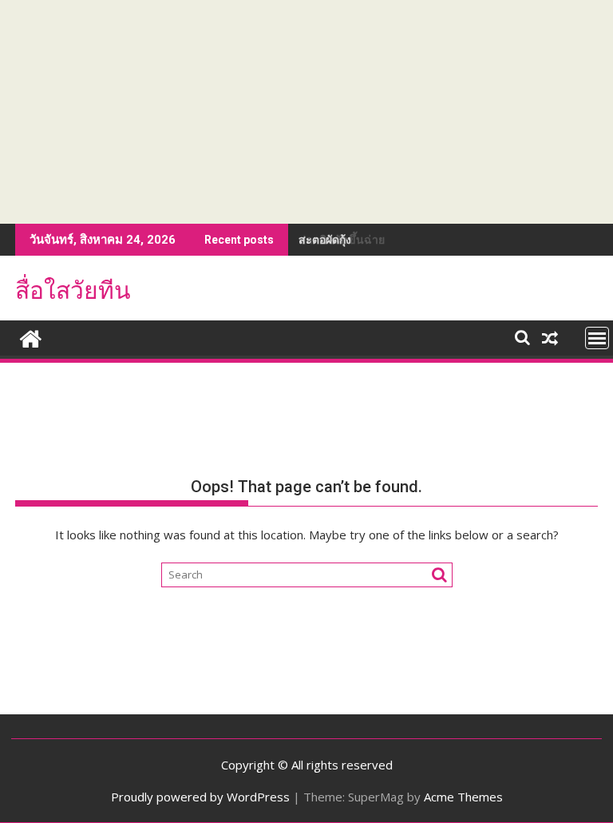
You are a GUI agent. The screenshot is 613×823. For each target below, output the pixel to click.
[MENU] (597, 338)
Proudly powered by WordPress (200, 797)
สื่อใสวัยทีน (73, 290)
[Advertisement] (306, 112)
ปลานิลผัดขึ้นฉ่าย (342, 239)
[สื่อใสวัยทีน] (31, 336)
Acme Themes (463, 797)
